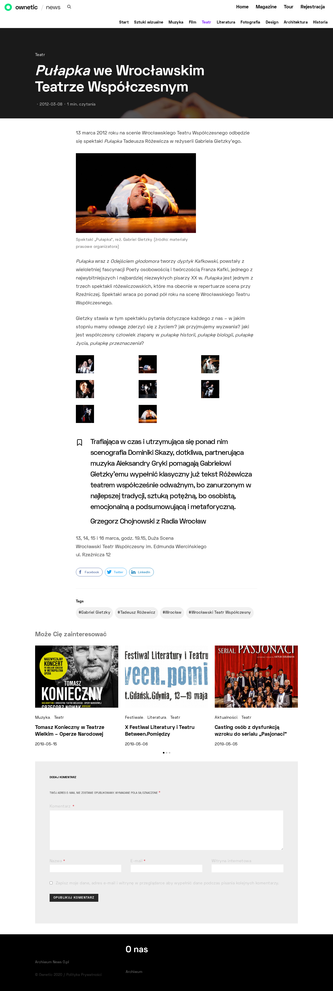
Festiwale (134, 718)
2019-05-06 (136, 744)
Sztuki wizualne (148, 22)
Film (192, 22)
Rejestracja (313, 7)
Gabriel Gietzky (95, 613)
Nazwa (57, 861)
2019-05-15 (46, 744)
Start (124, 22)
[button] (163, 752)
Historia (320, 22)
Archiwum (134, 972)
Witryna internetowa (231, 861)
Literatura (226, 22)
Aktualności (226, 718)
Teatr (206, 22)
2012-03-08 (51, 104)
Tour (288, 7)
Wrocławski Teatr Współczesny (221, 613)
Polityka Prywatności (84, 975)
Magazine (266, 7)
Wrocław (173, 613)
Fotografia (250, 22)
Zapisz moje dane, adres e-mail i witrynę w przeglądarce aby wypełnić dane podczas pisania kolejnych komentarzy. (167, 883)
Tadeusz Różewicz (137, 613)
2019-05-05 (226, 744)
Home (242, 7)
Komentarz (61, 806)
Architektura (296, 22)
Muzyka (176, 22)
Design (272, 22)
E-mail (138, 861)
